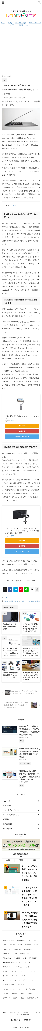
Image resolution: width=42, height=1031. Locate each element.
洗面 (22, 998)
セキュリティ (7, 980)
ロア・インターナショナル (27, 989)
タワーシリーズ (20, 980)
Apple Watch (21, 940)
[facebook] (10, 589)
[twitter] (5, 589)
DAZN (5, 945)
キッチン (15, 971)
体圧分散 (6, 993)
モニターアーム (25, 601)
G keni (36, 945)
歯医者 (15, 998)
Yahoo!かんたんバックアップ (12, 962)
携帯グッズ (6, 998)
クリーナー (24, 971)
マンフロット (22, 984)
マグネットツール (8, 984)
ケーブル (6, 976)
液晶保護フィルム (32, 998)
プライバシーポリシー (22, 1014)
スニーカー (15, 976)
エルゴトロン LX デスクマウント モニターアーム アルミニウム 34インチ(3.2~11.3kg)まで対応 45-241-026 (22, 530)
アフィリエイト (8, 967)
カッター (6, 971)
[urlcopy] (37, 589)
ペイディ (30, 980)
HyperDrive (7, 949)
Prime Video (7, 958)
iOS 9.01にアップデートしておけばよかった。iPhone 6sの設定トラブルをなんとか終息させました (30, 653)
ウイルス (19, 967)
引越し (30, 993)
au (29, 940)
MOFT (15, 953)
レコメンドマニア (21, 1019)
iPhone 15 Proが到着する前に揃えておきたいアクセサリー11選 (11, 675)
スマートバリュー (27, 976)
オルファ (28, 967)
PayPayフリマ (24, 953)
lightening (17, 949)
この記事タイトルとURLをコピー (22, 580)
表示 (14, 205)
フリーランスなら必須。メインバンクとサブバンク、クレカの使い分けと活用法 (29, 873)
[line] (26, 589)
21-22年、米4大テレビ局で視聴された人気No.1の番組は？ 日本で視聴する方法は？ (30, 920)
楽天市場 (22, 431)
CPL (35, 940)
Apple (6, 597)
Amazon (22, 426)
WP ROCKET (33, 958)
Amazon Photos (8, 940)
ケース (33, 971)
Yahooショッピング (22, 436)
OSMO (11, 601)
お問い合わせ (27, 1012)
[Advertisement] (21, 50)
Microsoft (6, 953)
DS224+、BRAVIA (16, 945)
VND (24, 958)
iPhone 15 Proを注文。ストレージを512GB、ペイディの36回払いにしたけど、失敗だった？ (11, 653)
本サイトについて (15, 1012)
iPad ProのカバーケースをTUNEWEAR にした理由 (10, 626)
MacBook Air (28, 949)
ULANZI (17, 958)
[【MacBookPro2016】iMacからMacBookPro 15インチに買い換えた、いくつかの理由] (15, 589)
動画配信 (15, 993)
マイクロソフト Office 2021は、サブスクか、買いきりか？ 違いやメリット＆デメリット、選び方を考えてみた (31, 628)
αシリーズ (28, 962)
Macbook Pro (35, 601)
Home (5, 1012)
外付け (23, 993)
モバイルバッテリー (9, 989)
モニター (16, 601)
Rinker (12, 420)
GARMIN (28, 945)
